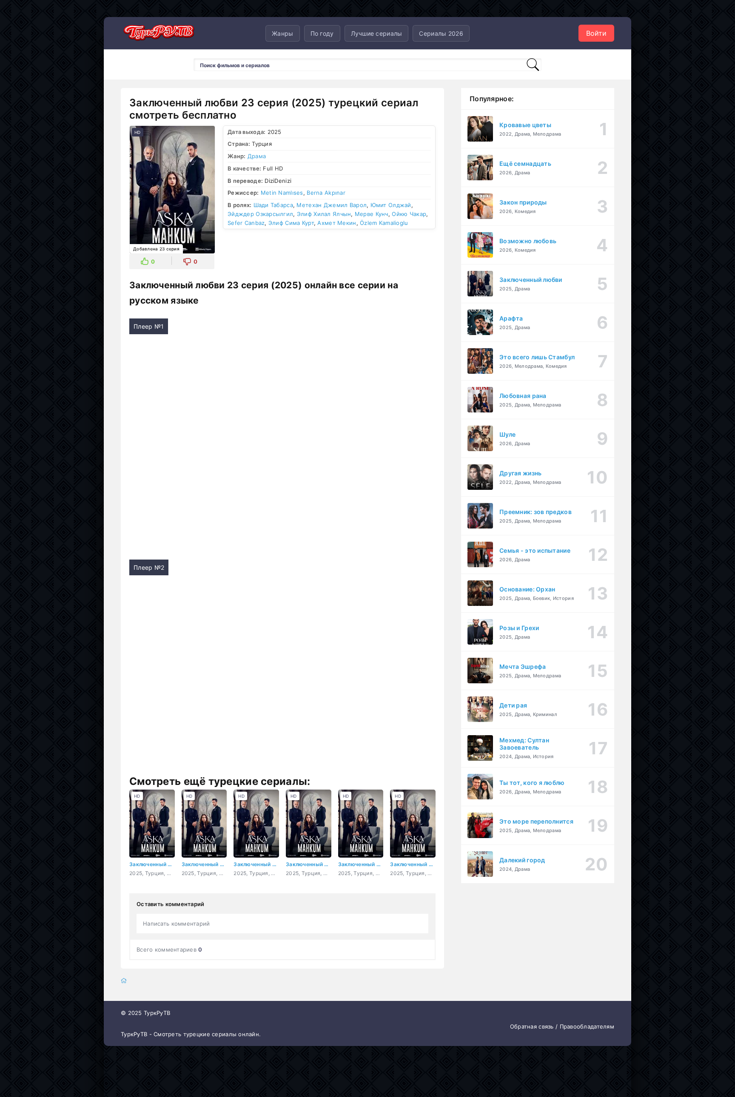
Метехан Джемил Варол (331, 205)
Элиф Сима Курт (291, 222)
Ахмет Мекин (336, 222)
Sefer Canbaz (246, 222)
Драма (257, 156)
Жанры (282, 33)
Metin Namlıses (282, 192)
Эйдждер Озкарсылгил (260, 213)
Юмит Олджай (390, 205)
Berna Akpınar (326, 192)
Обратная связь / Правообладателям (562, 1026)
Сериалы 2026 (441, 33)
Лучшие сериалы (376, 33)
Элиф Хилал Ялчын (324, 213)
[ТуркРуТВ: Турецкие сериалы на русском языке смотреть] (159, 33)
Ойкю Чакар (409, 213)
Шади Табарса (273, 205)
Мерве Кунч (371, 213)
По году (322, 33)
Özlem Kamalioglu (384, 222)
